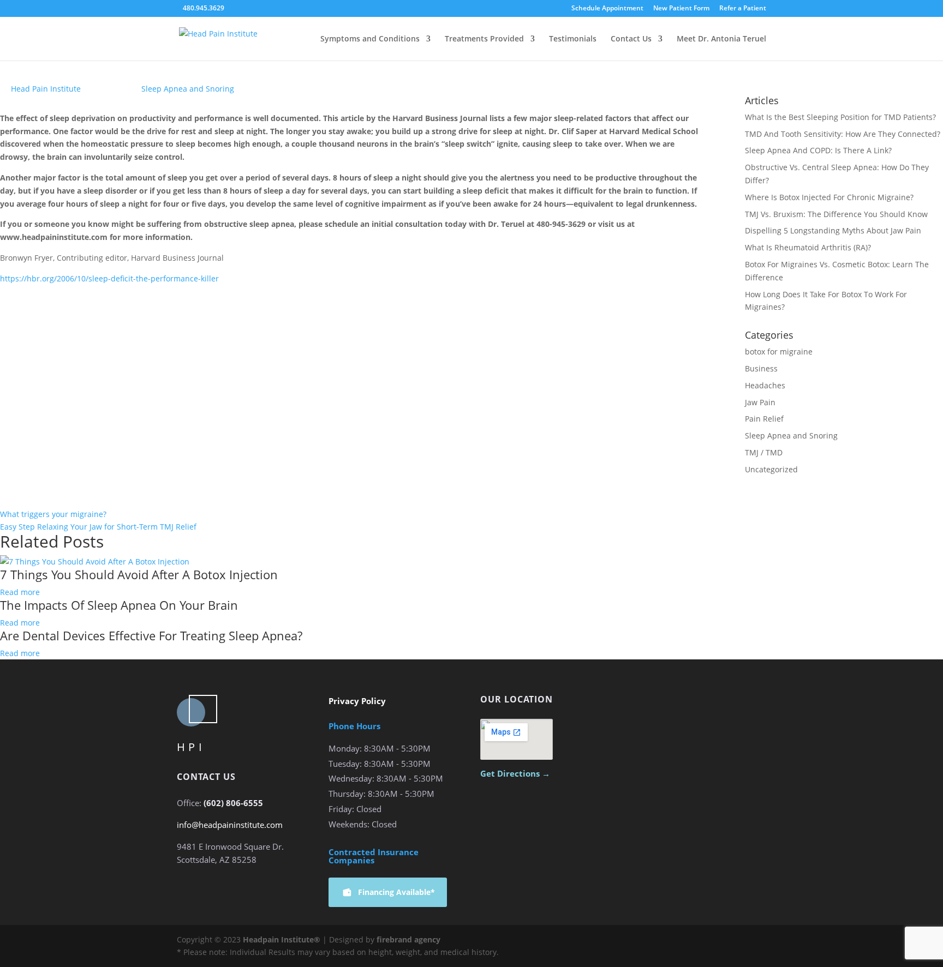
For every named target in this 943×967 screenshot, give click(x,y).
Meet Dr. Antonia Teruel (721, 39)
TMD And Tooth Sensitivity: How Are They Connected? (842, 134)
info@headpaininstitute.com (230, 824)
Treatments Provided (484, 39)
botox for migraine (779, 351)
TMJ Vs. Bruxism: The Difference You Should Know (836, 214)
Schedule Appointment (607, 9)
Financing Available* (396, 892)
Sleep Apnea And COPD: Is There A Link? (818, 150)
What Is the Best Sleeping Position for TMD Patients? (840, 117)
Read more (20, 592)
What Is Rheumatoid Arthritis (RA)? (808, 247)
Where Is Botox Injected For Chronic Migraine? (829, 197)
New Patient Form (681, 9)
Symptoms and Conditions (370, 39)
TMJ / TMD (764, 452)
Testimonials (572, 39)
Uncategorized (771, 469)
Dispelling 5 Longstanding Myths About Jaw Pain (833, 230)
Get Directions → (515, 773)
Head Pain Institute (46, 88)
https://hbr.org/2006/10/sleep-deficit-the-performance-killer (109, 278)
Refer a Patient (742, 9)
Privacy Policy (357, 700)
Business (761, 368)
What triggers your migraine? (53, 514)
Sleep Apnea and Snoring (187, 88)
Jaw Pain (760, 402)
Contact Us (631, 39)
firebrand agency (408, 939)
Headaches (765, 385)
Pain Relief (764, 418)
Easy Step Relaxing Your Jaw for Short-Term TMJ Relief (98, 526)
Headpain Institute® (281, 939)
